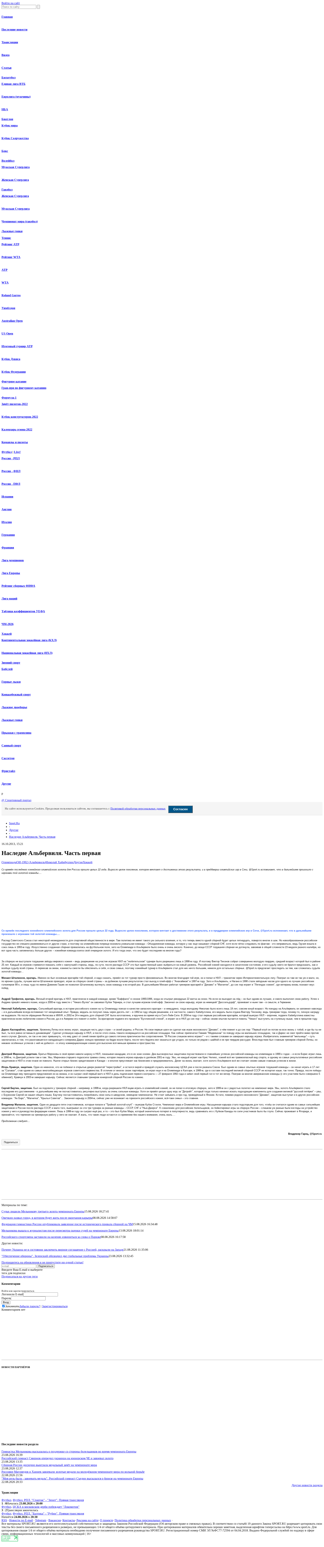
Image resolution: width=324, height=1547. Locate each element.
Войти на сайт (11, 3)
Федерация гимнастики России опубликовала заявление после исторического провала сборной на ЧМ (67, 1224)
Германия (8, 534)
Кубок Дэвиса (11, 359)
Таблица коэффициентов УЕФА (23, 611)
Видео (6, 55)
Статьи (6, 67)
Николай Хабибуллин (60, 862)
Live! (17, 452)
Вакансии (54, 1520)
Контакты (68, 1520)
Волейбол (8, 160)
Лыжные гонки (12, 231)
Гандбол (7, 189)
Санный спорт (11, 745)
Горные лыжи (11, 681)
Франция (8, 547)
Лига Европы (11, 573)
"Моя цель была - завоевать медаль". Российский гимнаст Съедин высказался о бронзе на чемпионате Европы (72, 1478)
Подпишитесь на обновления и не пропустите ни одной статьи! (42, 1262)
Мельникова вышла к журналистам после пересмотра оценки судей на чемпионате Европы (60, 1230)
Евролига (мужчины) (16, 96)
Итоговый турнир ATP (17, 346)
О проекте (106, 1520)
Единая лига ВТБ (14, 83)
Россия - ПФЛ (11, 483)
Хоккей (7, 633)
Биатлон (7, 119)
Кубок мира (10, 125)
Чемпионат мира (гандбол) (20, 221)
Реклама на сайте (87, 1520)
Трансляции (10, 42)
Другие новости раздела (307, 1485)
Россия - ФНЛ (11, 471)
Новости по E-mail (21, 1520)
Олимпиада (9, 862)
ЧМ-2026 (8, 624)
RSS (4, 1520)
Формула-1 (9, 397)
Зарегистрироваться (55, 1306)
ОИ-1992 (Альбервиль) (31, 862)
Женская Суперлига (15, 179)
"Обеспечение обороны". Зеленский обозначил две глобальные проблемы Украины (55, 1256)
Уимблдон (8, 308)
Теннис (6, 238)
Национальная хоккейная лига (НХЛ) (27, 652)
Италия (7, 522)
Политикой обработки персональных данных (138, 808)
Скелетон (8, 758)
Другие (6, 783)
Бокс (5, 151)
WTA (5, 282)
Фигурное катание (14, 381)
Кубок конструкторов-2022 (20, 416)
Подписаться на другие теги (20, 1276)
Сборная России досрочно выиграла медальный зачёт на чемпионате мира (49, 1465)
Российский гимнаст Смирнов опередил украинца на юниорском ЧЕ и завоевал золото (57, 1458)
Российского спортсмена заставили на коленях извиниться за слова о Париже (51, 1236)
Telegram (40, 1520)
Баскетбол (9, 77)
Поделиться (11, 1142)
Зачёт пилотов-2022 (15, 404)
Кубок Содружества (15, 138)
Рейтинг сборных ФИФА (18, 585)
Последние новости (14, 29)
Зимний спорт (11, 662)
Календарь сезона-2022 (17, 429)
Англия (7, 509)
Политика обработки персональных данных (143, 1520)
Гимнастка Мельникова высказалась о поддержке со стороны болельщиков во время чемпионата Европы (69, 1451)
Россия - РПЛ (11, 458)
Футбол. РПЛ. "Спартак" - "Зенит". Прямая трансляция (48, 1500)
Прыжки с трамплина (16, 732)
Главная (7, 16)
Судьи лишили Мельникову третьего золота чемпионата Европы (43, 1211)
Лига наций (9, 598)
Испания (7, 496)
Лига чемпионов (13, 560)
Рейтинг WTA (11, 257)
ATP (5, 269)
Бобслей (7, 669)
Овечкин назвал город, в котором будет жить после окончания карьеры (47, 1217)
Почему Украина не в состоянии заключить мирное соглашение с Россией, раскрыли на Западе (63, 1249)
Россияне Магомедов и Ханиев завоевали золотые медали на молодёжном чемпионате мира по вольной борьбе (73, 1471)
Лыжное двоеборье (14, 707)
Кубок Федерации (14, 371)
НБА (5, 109)
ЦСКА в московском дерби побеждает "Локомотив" (46, 1506)
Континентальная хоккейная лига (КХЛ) (29, 640)
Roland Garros (11, 295)
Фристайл (8, 771)
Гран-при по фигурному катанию (24, 387)
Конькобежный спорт (16, 694)
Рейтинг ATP (10, 244)
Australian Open (12, 320)
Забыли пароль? (30, 1306)
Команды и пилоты (15, 442)
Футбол (7, 452)
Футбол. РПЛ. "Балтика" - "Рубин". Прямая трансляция (48, 1513)
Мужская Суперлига (16, 167)
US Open (7, 333)
